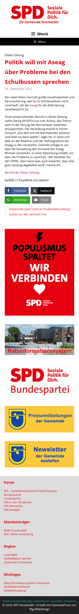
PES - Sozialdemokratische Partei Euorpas (30, 491)
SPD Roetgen (12, 510)
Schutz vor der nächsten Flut (27, 214)
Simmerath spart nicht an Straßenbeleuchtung (39, 209)
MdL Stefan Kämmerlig (18, 534)
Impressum (41, 601)
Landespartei (12, 498)
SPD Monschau (13, 506)
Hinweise (70, 601)
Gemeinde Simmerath (18, 562)
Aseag (33, 105)
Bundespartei (12, 495)
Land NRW (10, 555)
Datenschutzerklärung (17, 601)
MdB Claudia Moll (15, 530)
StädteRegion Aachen (17, 558)
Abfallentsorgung (15, 590)
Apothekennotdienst (17, 586)
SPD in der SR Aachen (18, 502)
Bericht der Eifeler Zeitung (22, 172)
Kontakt (57, 601)
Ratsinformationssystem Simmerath (27, 583)
